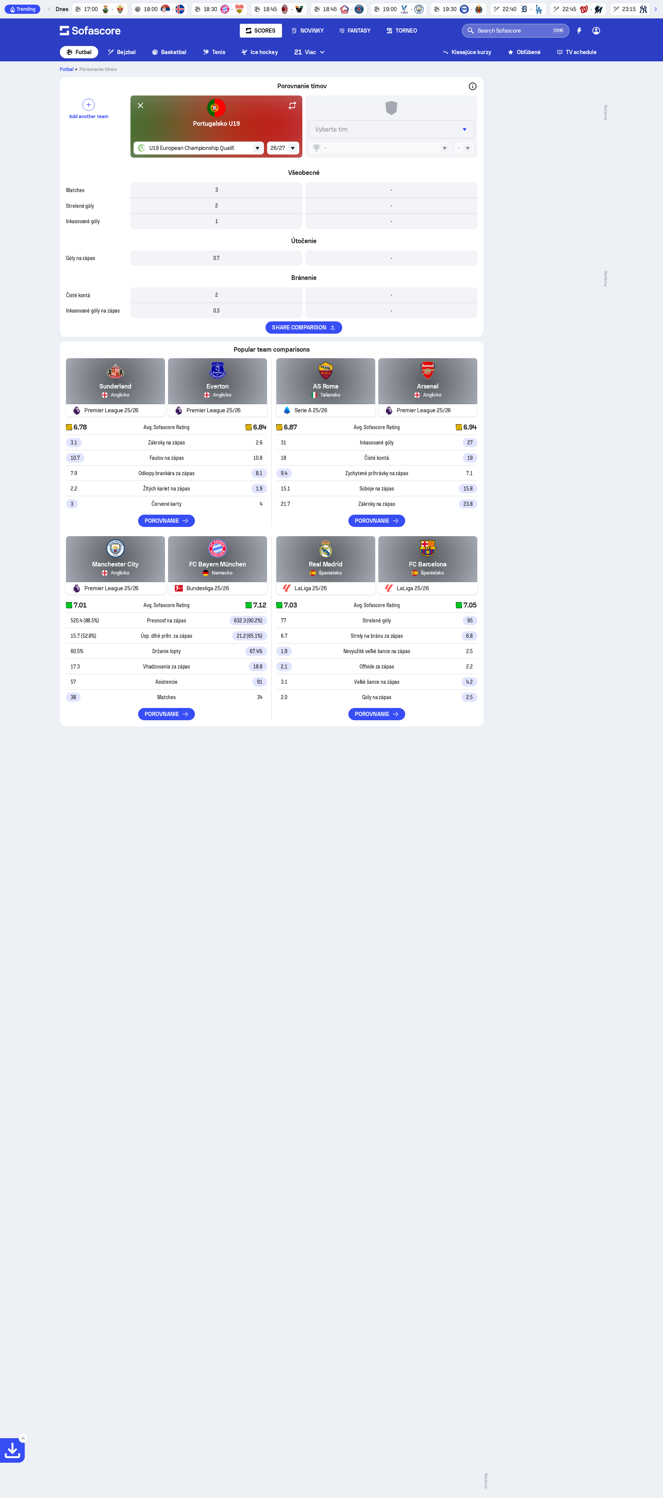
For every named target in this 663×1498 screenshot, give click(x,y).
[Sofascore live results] (90, 30)
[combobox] (199, 148)
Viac (305, 52)
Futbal (84, 52)
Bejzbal (126, 52)
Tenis (218, 52)
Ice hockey (264, 52)
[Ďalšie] (655, 9)
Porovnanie (162, 521)
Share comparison (299, 327)
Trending (25, 9)
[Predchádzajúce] (49, 9)
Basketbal (174, 52)
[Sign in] (596, 31)
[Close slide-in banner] (23, 1438)
